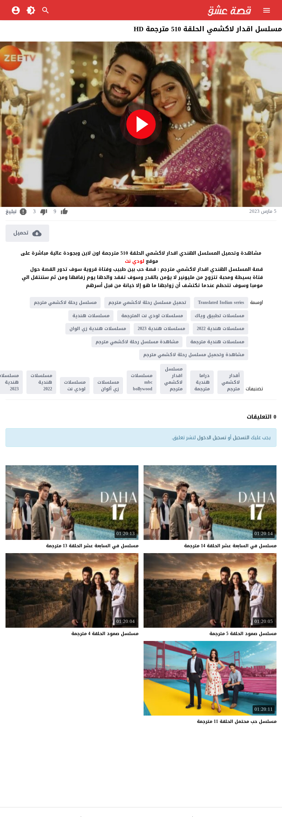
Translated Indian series (221, 302)
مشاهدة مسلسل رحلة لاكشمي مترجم (136, 342)
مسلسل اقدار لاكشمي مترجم (173, 379)
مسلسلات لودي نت (75, 385)
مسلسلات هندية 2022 (220, 329)
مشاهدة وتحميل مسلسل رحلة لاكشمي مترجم (193, 355)
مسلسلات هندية (90, 316)
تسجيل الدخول (211, 437)
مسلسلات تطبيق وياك (219, 316)
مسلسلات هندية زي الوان (97, 329)
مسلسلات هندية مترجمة (217, 342)
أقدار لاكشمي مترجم (230, 382)
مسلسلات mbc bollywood (141, 382)
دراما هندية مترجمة (202, 382)
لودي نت (135, 261)
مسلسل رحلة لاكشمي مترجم (65, 302)
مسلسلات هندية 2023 (161, 329)
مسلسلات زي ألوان (108, 385)
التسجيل (241, 437)
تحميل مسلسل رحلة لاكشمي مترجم (147, 302)
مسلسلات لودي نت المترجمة (152, 316)
